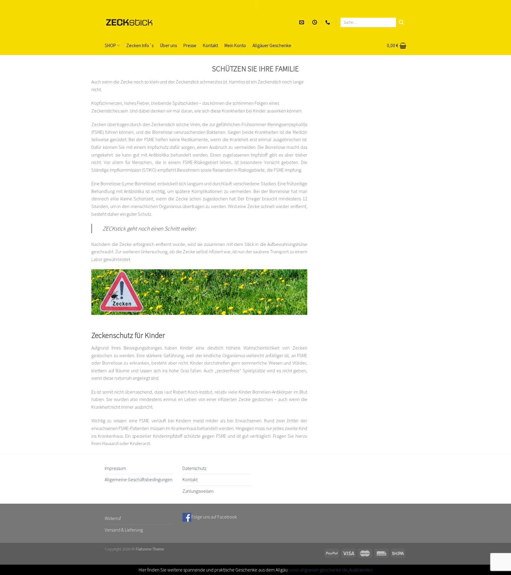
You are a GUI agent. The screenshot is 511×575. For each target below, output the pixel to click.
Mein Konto (235, 45)
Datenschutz (194, 468)
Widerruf (113, 518)
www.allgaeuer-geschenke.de (318, 570)
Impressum (115, 468)
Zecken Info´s (139, 45)
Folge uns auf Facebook (214, 517)
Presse (189, 45)
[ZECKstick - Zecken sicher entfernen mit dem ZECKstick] (129, 22)
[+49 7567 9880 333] (328, 22)
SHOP (110, 45)
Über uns (168, 45)
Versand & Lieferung (124, 530)
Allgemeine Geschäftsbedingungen (138, 479)
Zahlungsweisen (198, 491)
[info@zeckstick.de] (302, 22)
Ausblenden (360, 570)
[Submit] (401, 22)
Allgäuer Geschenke (272, 45)
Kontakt (210, 45)
